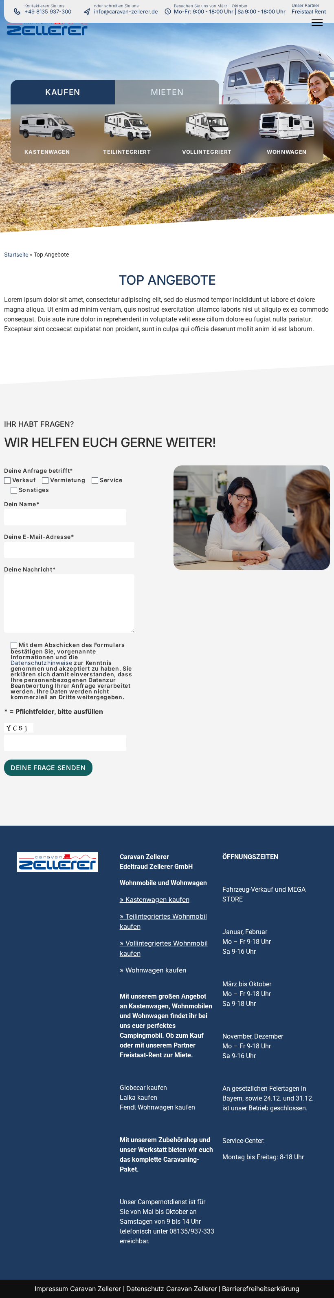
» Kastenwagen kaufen (154, 899)
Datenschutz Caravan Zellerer (171, 1289)
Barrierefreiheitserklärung (260, 1289)
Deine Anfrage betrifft (38, 471)
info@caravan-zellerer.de (126, 11)
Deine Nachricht (30, 570)
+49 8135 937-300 (47, 11)
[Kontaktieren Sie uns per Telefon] (89, 11)
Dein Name (22, 504)
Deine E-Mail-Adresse (39, 537)
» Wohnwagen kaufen (153, 970)
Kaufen (62, 92)
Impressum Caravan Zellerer (79, 1289)
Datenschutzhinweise (41, 662)
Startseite (16, 254)
